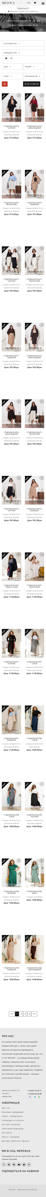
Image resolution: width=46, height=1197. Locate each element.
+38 (34, 1091)
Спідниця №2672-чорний (11, 510)
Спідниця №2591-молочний (34, 586)
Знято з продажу (11, 1137)
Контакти (7, 1133)
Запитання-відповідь (13, 1128)
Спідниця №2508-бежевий (11, 969)
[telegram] (24, 1164)
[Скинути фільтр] (5, 84)
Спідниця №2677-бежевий (11, 357)
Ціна (6, 66)
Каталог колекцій (11, 1124)
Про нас (6, 1108)
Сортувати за (10, 43)
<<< (11, 1014)
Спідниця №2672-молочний (34, 433)
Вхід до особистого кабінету (24, 11)
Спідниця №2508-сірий (11, 816)
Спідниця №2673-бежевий (34, 204)
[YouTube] (19, 1164)
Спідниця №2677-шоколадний (34, 357)
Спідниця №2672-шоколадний (11, 433)
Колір (6, 76)
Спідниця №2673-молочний (11, 204)
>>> (34, 1014)
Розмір (28, 66)
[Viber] (30, 1096)
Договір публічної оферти (15, 1141)
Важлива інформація (13, 1112)
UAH (28, 3)
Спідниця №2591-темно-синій (11, 586)
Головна (12, 25)
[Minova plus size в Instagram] (9, 1164)
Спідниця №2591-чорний (11, 663)
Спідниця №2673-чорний (11, 127)
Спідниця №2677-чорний (11, 280)
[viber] (29, 1164)
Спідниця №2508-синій (34, 739)
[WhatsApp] (39, 1096)
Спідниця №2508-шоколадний (34, 969)
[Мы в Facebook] (4, 1164)
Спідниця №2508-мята (34, 892)
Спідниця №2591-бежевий (11, 739)
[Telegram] (35, 1096)
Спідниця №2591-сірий (34, 663)
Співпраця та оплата (13, 1120)
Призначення (31, 76)
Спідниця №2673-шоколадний (34, 127)
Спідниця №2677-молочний (34, 280)
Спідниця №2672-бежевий (34, 510)
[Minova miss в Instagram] (14, 1164)
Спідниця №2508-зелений (11, 892)
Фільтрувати (32, 84)
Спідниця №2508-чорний (34, 816)
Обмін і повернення (12, 1116)
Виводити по (10, 53)
